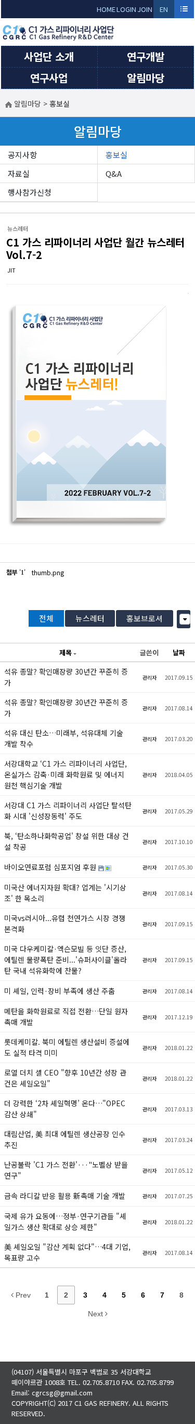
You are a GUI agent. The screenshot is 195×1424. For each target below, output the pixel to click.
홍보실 (116, 154)
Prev (22, 1295)
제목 (65, 652)
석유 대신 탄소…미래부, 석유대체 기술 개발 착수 (63, 738)
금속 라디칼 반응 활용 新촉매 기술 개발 (64, 1195)
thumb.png (48, 572)
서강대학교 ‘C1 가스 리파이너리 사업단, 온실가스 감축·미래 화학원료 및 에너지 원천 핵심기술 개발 (65, 774)
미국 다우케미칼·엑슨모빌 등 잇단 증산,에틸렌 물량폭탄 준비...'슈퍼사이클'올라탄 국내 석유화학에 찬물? (65, 959)
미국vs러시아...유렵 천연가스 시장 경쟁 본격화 (64, 923)
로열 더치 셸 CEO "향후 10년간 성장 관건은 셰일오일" (65, 1078)
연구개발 (145, 56)
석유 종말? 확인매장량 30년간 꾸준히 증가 (66, 677)
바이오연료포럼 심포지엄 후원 (51, 867)
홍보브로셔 (144, 618)
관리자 (149, 677)
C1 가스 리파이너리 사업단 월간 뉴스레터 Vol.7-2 (95, 248)
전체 (46, 618)
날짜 (179, 652)
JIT (11, 270)
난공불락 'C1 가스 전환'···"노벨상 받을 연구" (66, 1170)
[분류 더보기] (184, 619)
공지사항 (22, 154)
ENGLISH (164, 11)
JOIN (144, 9)
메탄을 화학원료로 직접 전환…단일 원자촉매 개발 (66, 1016)
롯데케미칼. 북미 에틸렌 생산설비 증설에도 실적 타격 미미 (66, 1047)
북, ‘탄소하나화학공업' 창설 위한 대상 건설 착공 (66, 841)
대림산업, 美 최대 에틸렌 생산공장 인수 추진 (64, 1139)
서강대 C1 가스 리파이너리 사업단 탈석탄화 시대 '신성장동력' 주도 (68, 810)
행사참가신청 (29, 192)
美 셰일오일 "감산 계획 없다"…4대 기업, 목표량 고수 (67, 1252)
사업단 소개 (49, 56)
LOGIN (126, 9)
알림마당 (145, 77)
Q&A (114, 173)
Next (96, 1314)
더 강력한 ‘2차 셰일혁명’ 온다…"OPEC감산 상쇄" (64, 1108)
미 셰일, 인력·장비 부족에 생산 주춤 (59, 991)
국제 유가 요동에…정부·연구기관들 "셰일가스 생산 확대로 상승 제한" (65, 1221)
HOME (106, 9)
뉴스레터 (90, 618)
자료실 (19, 173)
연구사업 (49, 77)
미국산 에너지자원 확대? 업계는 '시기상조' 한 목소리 (65, 892)
